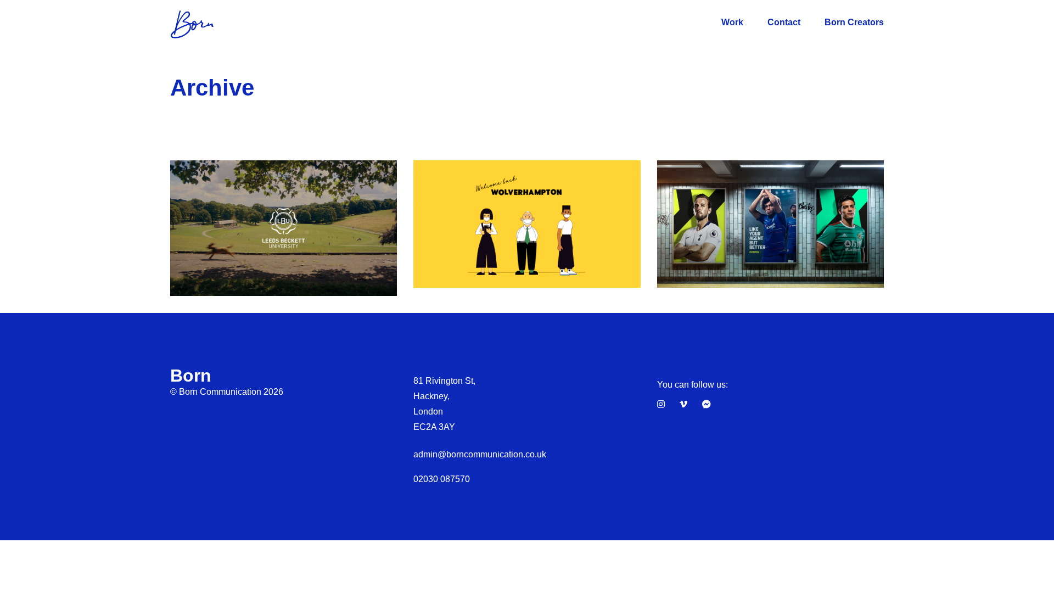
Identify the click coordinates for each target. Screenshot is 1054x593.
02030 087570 (441, 479)
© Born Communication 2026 (226, 391)
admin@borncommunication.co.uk (479, 454)
